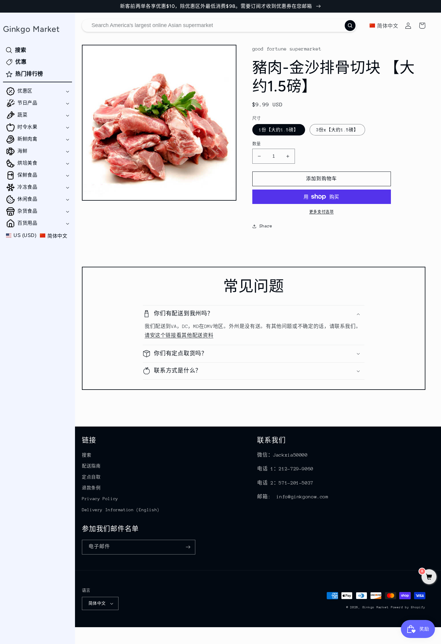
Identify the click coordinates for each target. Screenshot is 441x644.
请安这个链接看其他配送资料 (179, 335)
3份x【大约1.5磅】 (337, 129)
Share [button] (266, 225)
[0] (429, 577)
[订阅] (188, 547)
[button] (37, 91)
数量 (256, 143)
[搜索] (350, 25)
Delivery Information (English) (121, 509)
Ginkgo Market (375, 607)
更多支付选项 (321, 212)
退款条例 (91, 487)
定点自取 (91, 477)
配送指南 (91, 465)
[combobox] (219, 25)
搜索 (86, 455)
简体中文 (97, 603)
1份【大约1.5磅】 (279, 129)
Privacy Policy (100, 498)
